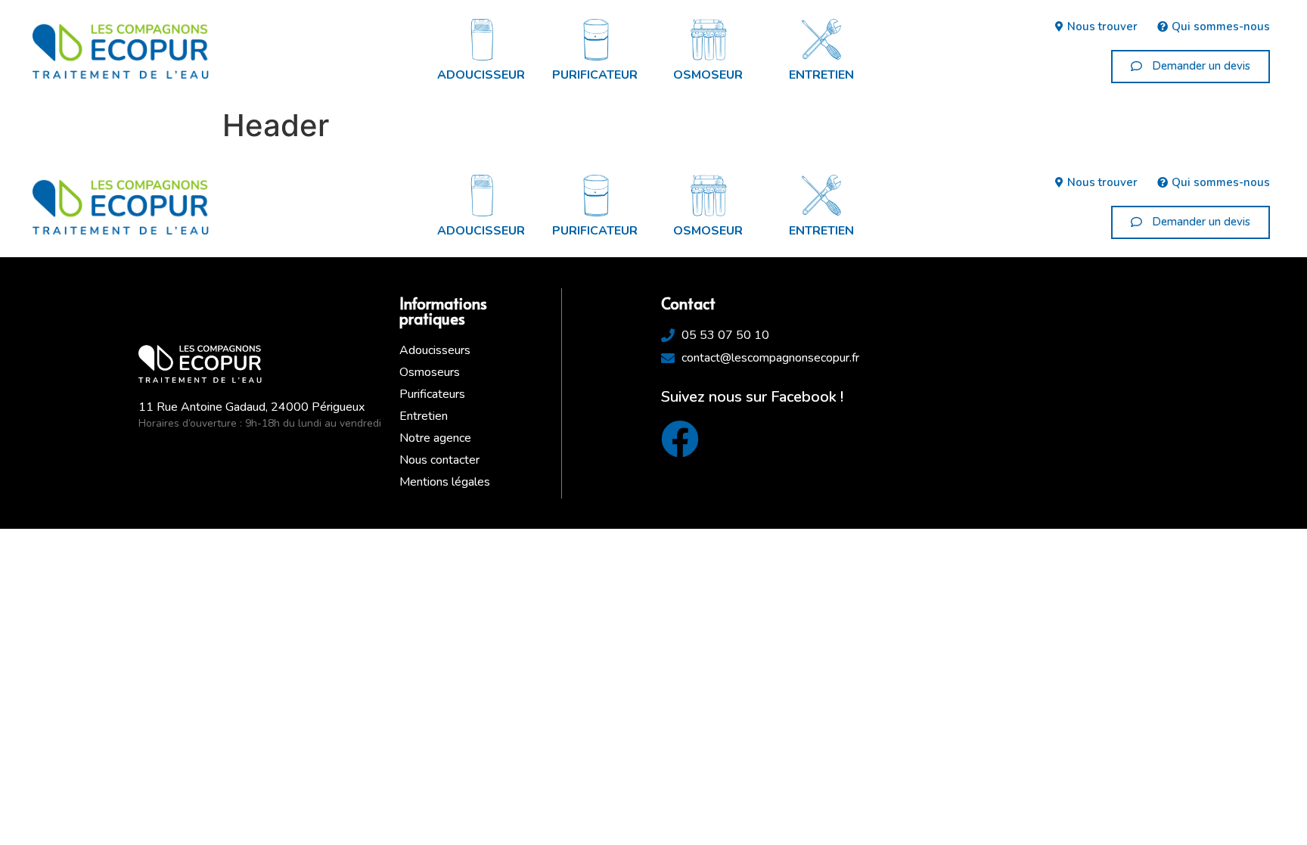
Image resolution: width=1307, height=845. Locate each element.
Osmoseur (708, 75)
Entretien (821, 75)
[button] (1190, 66)
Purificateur (595, 75)
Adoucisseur (481, 75)
